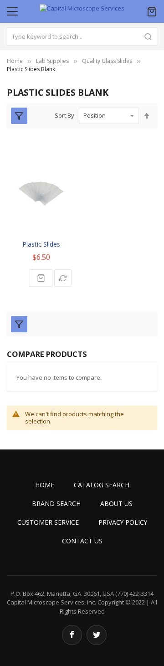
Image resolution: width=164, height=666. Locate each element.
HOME (44, 484)
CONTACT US (82, 541)
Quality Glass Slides (107, 61)
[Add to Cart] (41, 278)
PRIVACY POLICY (122, 522)
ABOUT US (116, 503)
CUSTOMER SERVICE (48, 522)
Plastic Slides (41, 244)
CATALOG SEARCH (101, 484)
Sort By (64, 115)
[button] (63, 278)
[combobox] (82, 36)
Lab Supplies (52, 61)
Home (15, 61)
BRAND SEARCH (56, 503)
